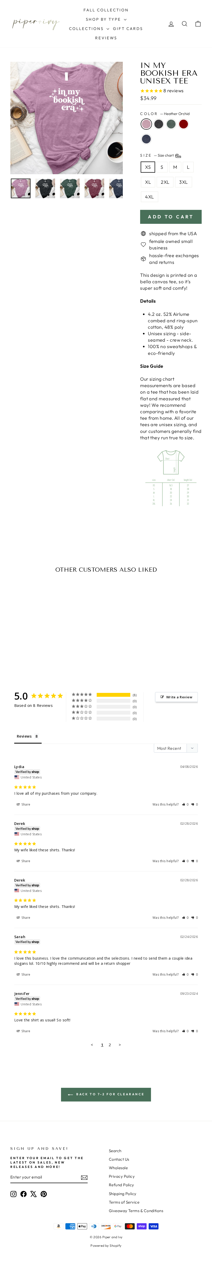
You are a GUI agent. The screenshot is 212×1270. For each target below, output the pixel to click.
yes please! (106, 660)
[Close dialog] (157, 587)
